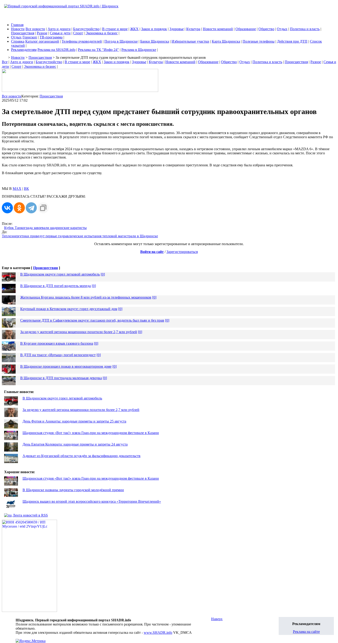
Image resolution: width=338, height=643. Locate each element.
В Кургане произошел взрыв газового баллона (56, 343)
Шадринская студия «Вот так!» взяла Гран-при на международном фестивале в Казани (91, 433)
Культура (193, 29)
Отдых (282, 29)
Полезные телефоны (259, 41)
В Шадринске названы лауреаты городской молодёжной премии (73, 490)
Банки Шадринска (154, 41)
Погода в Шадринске (121, 41)
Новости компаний (218, 29)
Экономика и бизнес (102, 33)
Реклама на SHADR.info (56, 50)
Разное (42, 33)
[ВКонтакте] (7, 207)
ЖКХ (134, 29)
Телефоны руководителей (82, 41)
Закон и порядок (154, 29)
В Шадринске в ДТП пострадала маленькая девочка (61, 378)
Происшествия (22, 33)
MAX (17, 189)
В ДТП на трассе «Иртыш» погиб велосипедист (58, 355)
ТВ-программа (51, 37)
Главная (17, 25)
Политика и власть (305, 29)
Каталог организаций (42, 41)
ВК (26, 189)
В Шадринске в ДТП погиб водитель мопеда (55, 286)
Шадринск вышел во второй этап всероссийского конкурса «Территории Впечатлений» (92, 501)
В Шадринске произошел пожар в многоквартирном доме (66, 366)
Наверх (217, 619)
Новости (18, 29)
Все (5, 62)
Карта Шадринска (226, 41)
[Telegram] (31, 207)
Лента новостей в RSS (30, 515)
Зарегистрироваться (182, 252)
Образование (245, 29)
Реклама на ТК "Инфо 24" (98, 50)
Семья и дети (60, 33)
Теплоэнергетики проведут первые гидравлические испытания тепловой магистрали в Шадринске (80, 236)
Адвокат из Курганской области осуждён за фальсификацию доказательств (81, 456)
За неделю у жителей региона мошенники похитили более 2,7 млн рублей (78, 332)
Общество (266, 29)
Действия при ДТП (292, 41)
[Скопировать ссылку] (43, 207)
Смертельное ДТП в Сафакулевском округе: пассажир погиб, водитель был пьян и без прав (92, 320)
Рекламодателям (24, 50)
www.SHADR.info (158, 632)
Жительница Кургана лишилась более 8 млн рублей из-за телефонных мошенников (85, 297)
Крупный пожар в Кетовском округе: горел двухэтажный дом (68, 309)
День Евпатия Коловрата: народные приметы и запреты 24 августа (75, 444)
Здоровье (176, 29)
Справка (17, 41)
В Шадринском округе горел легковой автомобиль (60, 274)
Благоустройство (86, 29)
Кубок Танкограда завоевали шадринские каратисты (45, 228)
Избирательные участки (190, 41)
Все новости (35, 29)
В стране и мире (115, 29)
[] (103, 274)
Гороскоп (30, 37)
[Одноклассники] (19, 207)
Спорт (78, 33)
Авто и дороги (59, 29)
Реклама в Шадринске (138, 50)
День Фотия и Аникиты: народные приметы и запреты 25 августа (74, 421)
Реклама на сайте (306, 632)
